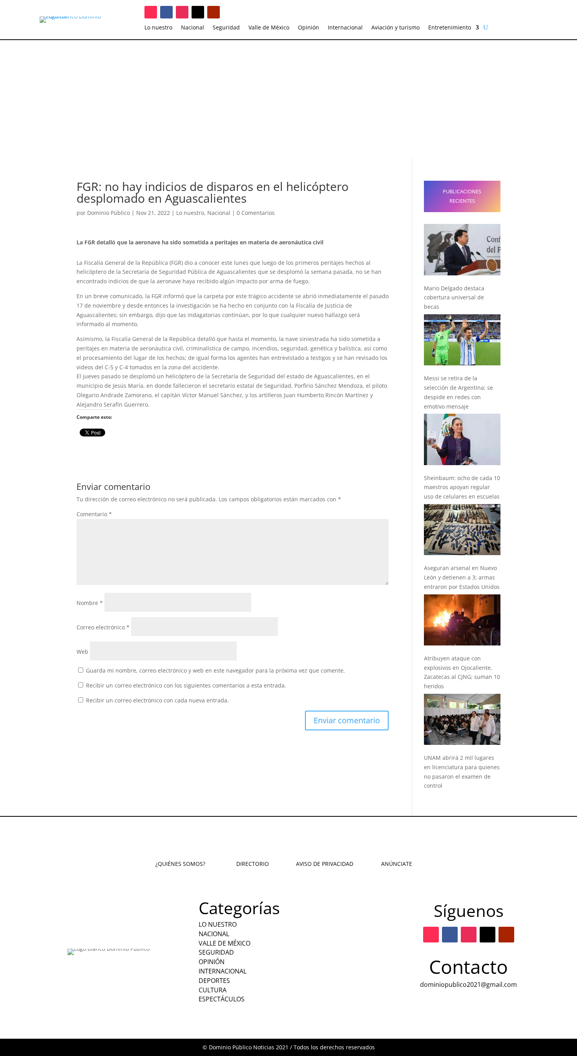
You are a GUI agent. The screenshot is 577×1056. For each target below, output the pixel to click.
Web (82, 651)
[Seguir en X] (198, 12)
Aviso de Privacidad (324, 863)
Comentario (94, 514)
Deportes (214, 980)
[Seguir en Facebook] (166, 12)
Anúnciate (396, 863)
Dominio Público (108, 212)
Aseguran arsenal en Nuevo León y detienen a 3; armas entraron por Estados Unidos (462, 577)
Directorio (252, 863)
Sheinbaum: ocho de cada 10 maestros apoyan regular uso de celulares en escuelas (462, 487)
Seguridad (226, 28)
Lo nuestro (158, 28)
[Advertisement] (288, 99)
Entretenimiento (449, 28)
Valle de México (268, 28)
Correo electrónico (103, 627)
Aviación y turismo (395, 28)
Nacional (192, 28)
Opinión (308, 28)
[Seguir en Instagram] (182, 12)
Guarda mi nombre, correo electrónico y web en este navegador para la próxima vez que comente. (215, 670)
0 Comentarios (256, 212)
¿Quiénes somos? (180, 863)
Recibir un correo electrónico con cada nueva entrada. (157, 700)
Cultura (212, 990)
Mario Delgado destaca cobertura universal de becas (454, 297)
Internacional (345, 28)
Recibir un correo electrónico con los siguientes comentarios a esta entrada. (186, 685)
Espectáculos (222, 999)
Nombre (90, 603)
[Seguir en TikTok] (150, 12)
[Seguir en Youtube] (213, 12)
